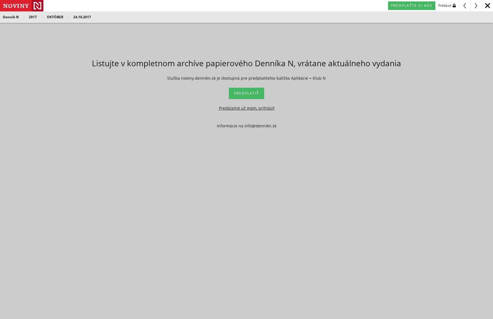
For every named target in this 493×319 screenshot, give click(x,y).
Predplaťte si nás (412, 5)
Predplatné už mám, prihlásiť (246, 108)
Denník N (11, 17)
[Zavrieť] (487, 5)
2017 (33, 17)
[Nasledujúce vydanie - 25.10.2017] (476, 5)
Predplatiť (246, 93)
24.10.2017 (82, 17)
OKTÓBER (55, 17)
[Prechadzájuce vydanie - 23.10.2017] (464, 5)
